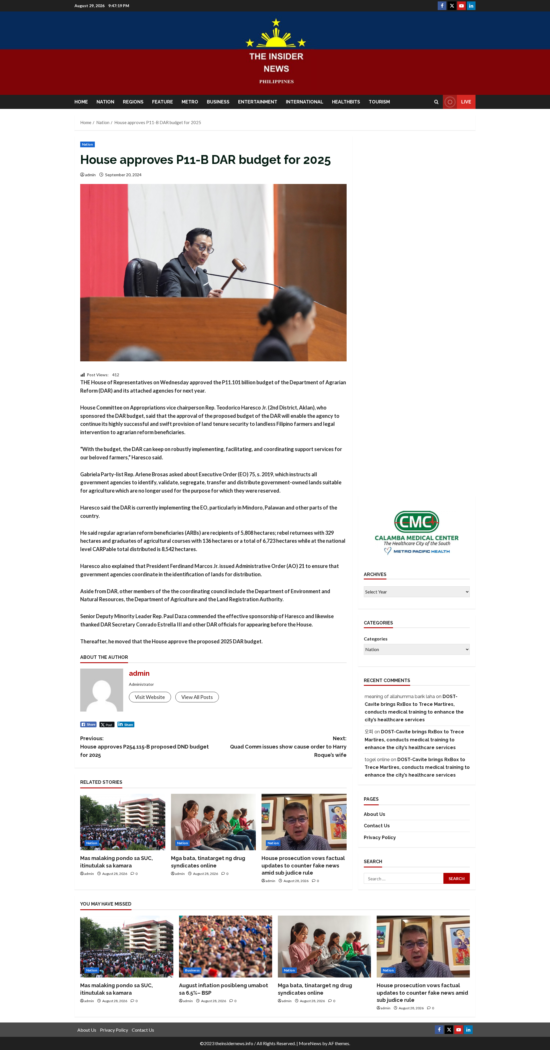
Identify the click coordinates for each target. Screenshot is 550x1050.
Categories (376, 639)
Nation (105, 102)
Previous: (144, 746)
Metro (190, 102)
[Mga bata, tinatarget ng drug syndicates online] (213, 822)
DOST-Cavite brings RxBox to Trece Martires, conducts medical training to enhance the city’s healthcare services (414, 739)
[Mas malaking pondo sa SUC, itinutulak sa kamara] (122, 822)
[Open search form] (436, 101)
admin (90, 174)
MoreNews (310, 1043)
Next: (288, 746)
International (304, 102)
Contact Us (377, 826)
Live (466, 102)
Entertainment (257, 102)
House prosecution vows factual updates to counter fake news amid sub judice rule (303, 865)
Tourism (379, 102)
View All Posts (197, 697)
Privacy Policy (380, 837)
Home (81, 102)
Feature (162, 102)
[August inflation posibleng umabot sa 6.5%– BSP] (225, 947)
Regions (133, 102)
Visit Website (150, 697)
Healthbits (346, 102)
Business (218, 102)
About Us (374, 814)
